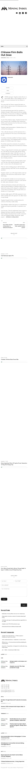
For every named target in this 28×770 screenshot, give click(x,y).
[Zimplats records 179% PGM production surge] (5, 667)
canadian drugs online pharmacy (8, 635)
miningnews (3, 57)
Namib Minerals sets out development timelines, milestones (18, 719)
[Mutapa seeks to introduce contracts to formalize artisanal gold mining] (5, 662)
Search (23, 605)
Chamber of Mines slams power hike (9, 359)
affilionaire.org (4, 642)
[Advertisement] (14, 29)
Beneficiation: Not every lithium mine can (10, 657)
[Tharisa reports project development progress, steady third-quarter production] (5, 724)
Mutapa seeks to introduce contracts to (18, 661)
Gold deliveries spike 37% (7, 255)
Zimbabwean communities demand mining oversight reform (12, 743)
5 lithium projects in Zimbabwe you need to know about (12, 636)
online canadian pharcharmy (7, 639)
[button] (2, 4)
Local (8, 57)
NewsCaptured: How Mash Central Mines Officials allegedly (12, 755)
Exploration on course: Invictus (20, 639)
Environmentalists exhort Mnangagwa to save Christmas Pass (13, 737)
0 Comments (7, 93)
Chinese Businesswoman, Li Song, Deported (12, 761)
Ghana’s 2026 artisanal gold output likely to (13, 706)
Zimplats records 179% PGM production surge (11, 624)
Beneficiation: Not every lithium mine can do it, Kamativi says (13, 613)
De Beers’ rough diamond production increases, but (14, 700)
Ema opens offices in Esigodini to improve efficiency (8, 226)
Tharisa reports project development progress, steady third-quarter (18, 725)
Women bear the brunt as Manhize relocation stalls (11, 626)
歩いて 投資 (4, 650)
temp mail (4, 646)
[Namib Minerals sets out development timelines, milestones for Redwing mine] (5, 719)
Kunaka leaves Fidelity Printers (13, 650)
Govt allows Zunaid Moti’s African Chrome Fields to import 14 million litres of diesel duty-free (13, 569)
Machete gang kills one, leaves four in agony (20, 226)
